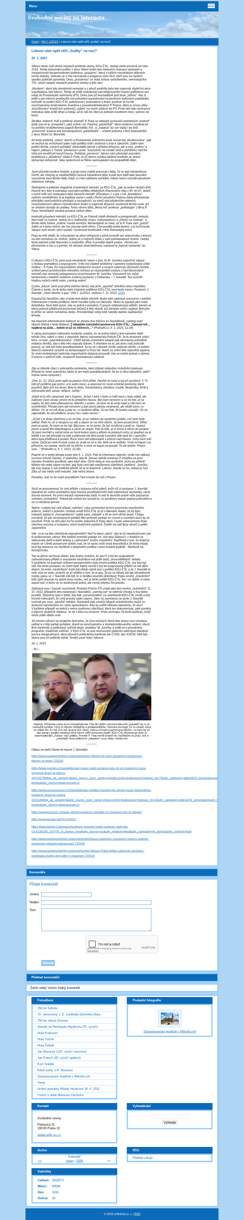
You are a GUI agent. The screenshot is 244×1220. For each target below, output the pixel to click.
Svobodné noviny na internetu (66, 17)
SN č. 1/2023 (49, 41)
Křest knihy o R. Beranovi (55, 1070)
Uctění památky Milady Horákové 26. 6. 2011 (68, 1089)
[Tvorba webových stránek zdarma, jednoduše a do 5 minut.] (131, 1214)
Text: (33, 910)
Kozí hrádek (45, 1064)
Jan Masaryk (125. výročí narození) (61, 1051)
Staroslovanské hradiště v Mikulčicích (63, 1076)
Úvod (34, 41)
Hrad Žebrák (45, 1045)
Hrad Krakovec (47, 1033)
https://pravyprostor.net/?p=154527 (53, 819)
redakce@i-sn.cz (49, 1135)
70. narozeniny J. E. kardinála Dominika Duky (69, 1014)
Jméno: (35, 894)
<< (40, 1161)
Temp (41, 1082)
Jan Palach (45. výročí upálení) (59, 1058)
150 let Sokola (47, 1008)
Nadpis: (35, 902)
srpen (69, 1161)
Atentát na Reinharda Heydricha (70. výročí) (67, 1027)
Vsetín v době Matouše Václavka (60, 1095)
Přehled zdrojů (142, 1158)
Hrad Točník (45, 1039)
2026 (79, 1161)
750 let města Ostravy (52, 1020)
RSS (137, 1214)
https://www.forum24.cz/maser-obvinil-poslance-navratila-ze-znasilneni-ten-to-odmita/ (86, 812)
